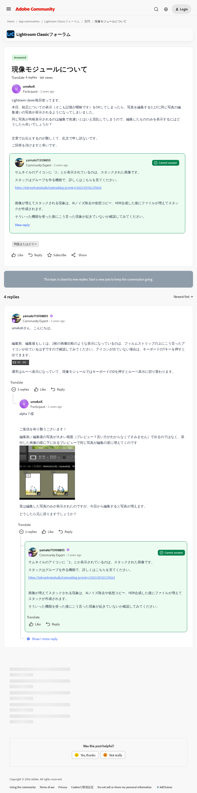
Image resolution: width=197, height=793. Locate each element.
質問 (87, 21)
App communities (29, 21)
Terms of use (47, 787)
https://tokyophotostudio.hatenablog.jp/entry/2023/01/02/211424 (58, 187)
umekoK (29, 86)
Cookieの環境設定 (82, 787)
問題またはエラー (25, 244)
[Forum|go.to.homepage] (35, 9)
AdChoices (166, 787)
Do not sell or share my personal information (125, 787)
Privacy (62, 787)
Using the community (23, 787)
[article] (98, 353)
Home (10, 21)
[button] (9, 10)
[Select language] (166, 9)
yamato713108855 (38, 160)
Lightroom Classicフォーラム (62, 21)
